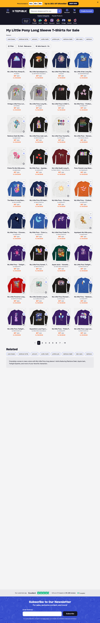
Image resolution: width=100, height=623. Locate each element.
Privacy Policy (46, 618)
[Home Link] (19, 11)
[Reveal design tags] (24, 67)
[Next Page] (64, 343)
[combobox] (43, 11)
